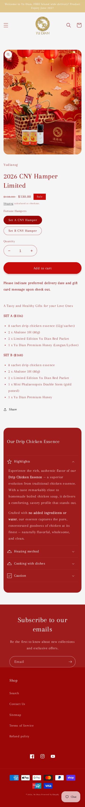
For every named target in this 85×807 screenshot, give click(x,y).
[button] (6, 25)
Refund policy (19, 736)
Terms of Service (21, 725)
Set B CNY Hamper (22, 230)
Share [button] (13, 409)
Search (14, 693)
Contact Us (17, 704)
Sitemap (15, 715)
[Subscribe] (70, 661)
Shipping (8, 203)
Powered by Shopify (50, 794)
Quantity (9, 241)
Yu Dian (37, 794)
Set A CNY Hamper (22, 220)
